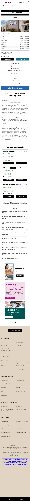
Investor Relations (6, 432)
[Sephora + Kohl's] (15, 15)
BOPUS (4, 123)
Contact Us (4, 380)
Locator (4, 98)
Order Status (20, 380)
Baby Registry (5, 360)
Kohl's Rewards (20, 406)
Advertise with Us (6, 436)
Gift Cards (4, 369)
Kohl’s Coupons (20, 369)
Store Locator (20, 365)
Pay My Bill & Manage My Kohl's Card (7, 410)
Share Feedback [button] (15, 330)
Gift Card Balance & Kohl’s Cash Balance (7, 349)
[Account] (23, 2)
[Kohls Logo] (7, 2)
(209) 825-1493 (9, 193)
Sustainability (5, 425)
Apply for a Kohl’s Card (21, 410)
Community (4, 421)
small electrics (13, 108)
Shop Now (7, 499)
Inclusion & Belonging (22, 421)
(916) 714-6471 (8, 177)
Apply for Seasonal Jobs (6, 428)
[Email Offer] (15, 291)
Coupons (22, 59)
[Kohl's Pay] (15, 310)
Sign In (3, 342)
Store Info (9, 163)
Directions (8, 59)
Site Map (3, 365)
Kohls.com (4, 128)
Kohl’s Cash (4, 395)
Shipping (18, 384)
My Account (19, 342)
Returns (3, 387)
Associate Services (21, 428)
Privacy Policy (16, 458)
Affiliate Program (21, 432)
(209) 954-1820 (9, 160)
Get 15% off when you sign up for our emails (22, 361)
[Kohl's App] (15, 272)
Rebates (18, 387)
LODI (14, 98)
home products (5, 108)
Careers (18, 425)
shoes (3, 106)
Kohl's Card (4, 406)
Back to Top (15, 324)
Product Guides (20, 391)
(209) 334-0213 (7, 56)
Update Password (6, 346)
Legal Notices (6, 458)
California (9, 98)
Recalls (3, 391)
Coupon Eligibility (6, 384)
